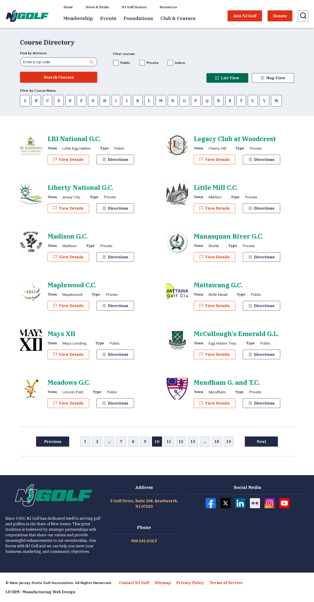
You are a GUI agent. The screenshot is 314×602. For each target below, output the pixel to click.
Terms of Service (226, 582)
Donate (280, 16)
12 (181, 441)
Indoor (180, 63)
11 (169, 441)
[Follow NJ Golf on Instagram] (270, 503)
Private (152, 63)
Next (261, 441)
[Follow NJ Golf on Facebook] (211, 503)
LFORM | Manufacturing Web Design (40, 592)
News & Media (97, 7)
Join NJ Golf (245, 16)
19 (228, 441)
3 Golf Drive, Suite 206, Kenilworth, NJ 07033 (144, 504)
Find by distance (33, 53)
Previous (52, 441)
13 (193, 441)
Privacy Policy (190, 582)
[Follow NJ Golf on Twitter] (225, 503)
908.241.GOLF (144, 541)
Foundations (138, 18)
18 (216, 441)
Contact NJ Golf (134, 582)
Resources (168, 7)
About (68, 7)
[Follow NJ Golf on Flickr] (255, 503)
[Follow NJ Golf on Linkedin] (240, 503)
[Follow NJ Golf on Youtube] (284, 503)
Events (108, 18)
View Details (71, 159)
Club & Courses (178, 18)
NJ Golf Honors (134, 7)
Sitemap (163, 582)
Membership (78, 18)
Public (125, 63)
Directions (118, 159)
